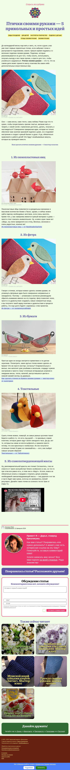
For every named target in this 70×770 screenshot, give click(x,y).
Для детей (25, 35)
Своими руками (43, 38)
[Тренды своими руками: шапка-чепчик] (50, 671)
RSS (3, 758)
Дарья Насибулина (22, 741)
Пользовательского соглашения (50, 606)
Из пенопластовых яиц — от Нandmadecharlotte (22, 227)
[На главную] (35, 17)
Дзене (19, 731)
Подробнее (29, 768)
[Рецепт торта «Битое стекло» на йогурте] (18, 703)
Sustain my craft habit (15, 117)
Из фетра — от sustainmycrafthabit (16, 308)
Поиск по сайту (6, 756)
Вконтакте (28, 731)
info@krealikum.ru (24, 743)
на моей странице (48, 560)
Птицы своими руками (29, 38)
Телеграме (50, 731)
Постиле (61, 731)
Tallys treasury (13, 431)
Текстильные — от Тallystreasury (15, 453)
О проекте (4, 753)
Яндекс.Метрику (50, 764)
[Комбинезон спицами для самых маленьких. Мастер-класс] (52, 639)
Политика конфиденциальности (10, 749)
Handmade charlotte (15, 204)
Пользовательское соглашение (10, 748)
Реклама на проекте (7, 754)
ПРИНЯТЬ (41, 768)
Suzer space (12, 356)
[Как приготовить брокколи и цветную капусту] (18, 639)
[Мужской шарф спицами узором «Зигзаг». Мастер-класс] (18, 671)
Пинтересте (39, 731)
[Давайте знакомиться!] (14, 543)
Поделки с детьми (55, 35)
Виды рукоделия (14, 35)
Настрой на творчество (39, 35)
